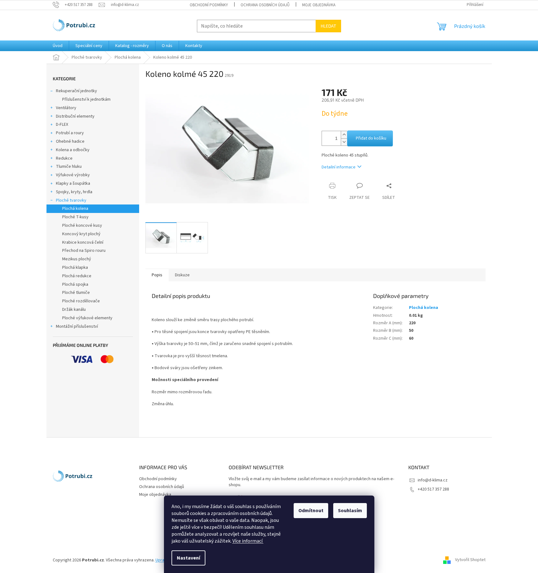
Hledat (328, 26)
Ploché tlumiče (76, 292)
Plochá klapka (75, 267)
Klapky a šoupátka (73, 183)
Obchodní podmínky (209, 5)
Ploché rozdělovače (81, 301)
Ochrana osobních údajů (265, 5)
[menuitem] (57, 46)
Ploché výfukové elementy (87, 318)
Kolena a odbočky (73, 150)
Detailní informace (339, 167)
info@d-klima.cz (433, 480)
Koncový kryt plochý (81, 234)
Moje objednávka (318, 5)
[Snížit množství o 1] (344, 142)
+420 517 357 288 (433, 489)
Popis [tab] (157, 275)
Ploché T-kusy (75, 217)
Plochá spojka (75, 284)
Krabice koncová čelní (82, 242)
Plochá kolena (75, 208)
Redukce (64, 158)
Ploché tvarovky (71, 200)
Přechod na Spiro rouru (84, 250)
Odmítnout (310, 510)
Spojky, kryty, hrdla (74, 192)
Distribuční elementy (75, 116)
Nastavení (188, 557)
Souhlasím (350, 510)
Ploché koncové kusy (82, 225)
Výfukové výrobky (73, 175)
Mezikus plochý (76, 259)
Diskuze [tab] (182, 275)
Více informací (248, 541)
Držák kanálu (74, 309)
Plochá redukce (76, 276)
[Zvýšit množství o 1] (344, 134)
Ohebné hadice (70, 141)
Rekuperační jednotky (76, 91)
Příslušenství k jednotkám (86, 99)
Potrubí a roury (70, 133)
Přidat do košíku (371, 138)
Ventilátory (66, 108)
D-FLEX (62, 124)
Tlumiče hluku (69, 166)
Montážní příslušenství (77, 326)
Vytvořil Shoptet (470, 560)
